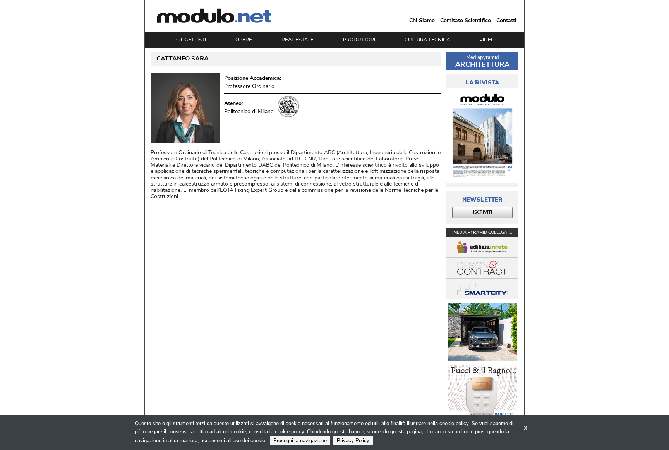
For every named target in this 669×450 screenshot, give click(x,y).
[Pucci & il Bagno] (482, 394)
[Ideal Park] (482, 332)
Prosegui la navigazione (300, 440)
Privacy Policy (353, 440)
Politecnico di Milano (249, 111)
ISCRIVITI (482, 212)
